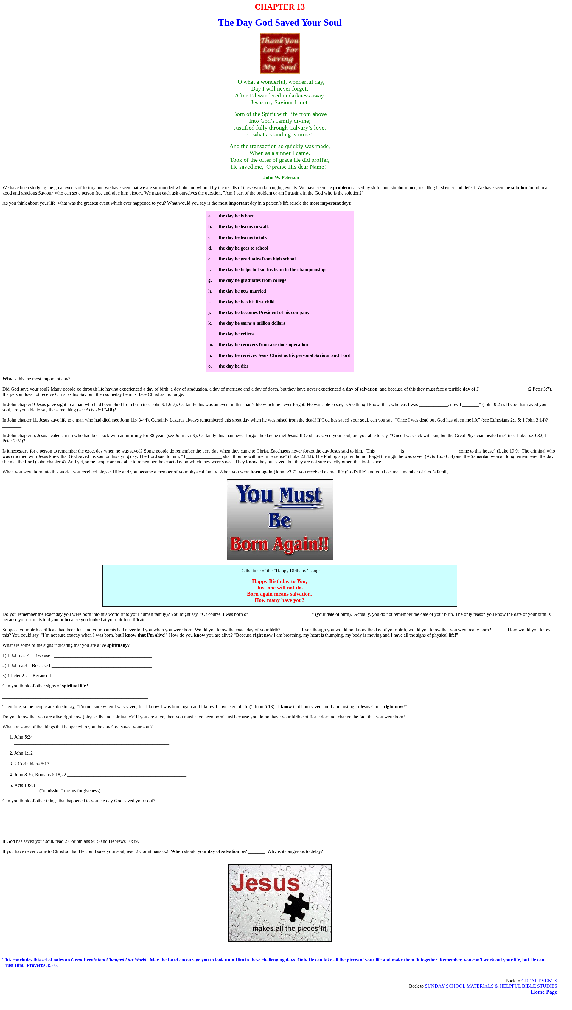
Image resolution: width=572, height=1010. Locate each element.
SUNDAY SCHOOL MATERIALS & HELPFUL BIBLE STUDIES (491, 986)
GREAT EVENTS (539, 980)
